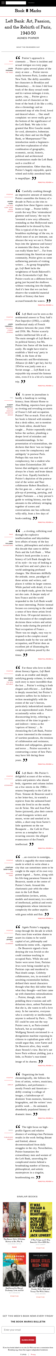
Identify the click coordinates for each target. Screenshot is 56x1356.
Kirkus (10, 1084)
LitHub (24, 1354)
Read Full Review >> (45, 305)
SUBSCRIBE (28, 1340)
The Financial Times (9, 873)
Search (31, 2)
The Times (9, 72)
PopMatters (8, 545)
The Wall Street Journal (9, 330)
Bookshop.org (13, 1350)
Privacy (33, 1354)
